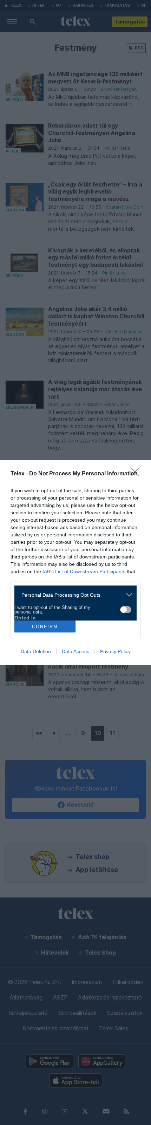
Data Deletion (36, 651)
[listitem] (72, 594)
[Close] (137, 474)
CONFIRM (45, 626)
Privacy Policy (115, 651)
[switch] (125, 609)
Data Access (75, 651)
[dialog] (75, 562)
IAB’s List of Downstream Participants (83, 571)
